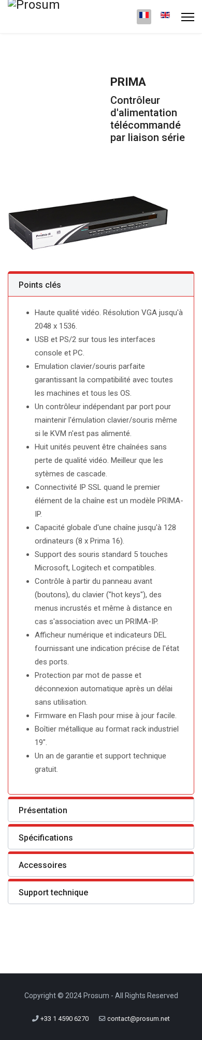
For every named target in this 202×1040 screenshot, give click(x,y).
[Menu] (187, 17)
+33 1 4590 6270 (64, 1018)
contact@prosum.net (138, 1018)
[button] (101, 284)
